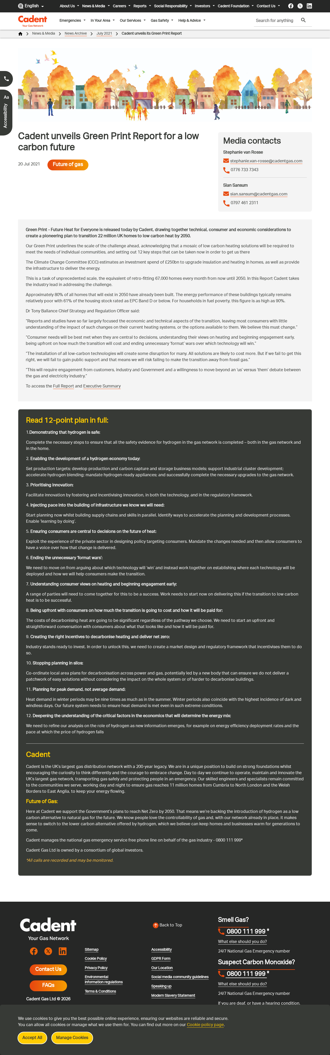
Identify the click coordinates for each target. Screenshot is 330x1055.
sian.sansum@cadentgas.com (258, 195)
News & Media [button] (93, 6)
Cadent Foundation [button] (233, 6)
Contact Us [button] (266, 6)
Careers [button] (119, 6)
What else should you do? (242, 942)
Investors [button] (202, 6)
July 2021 (104, 33)
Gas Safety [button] (160, 21)
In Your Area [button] (100, 21)
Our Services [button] (130, 21)
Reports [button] (140, 6)
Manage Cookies (72, 1038)
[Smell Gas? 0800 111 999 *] (6, 79)
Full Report (63, 386)
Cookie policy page (205, 1025)
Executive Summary (102, 386)
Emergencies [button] (70, 21)
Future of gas (68, 165)
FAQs (48, 985)
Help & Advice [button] (189, 21)
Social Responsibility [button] (170, 6)
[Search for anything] (303, 20)
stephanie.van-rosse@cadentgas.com (266, 161)
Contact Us (48, 969)
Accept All (32, 1038)
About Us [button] (67, 6)
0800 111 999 (246, 932)
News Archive (76, 33)
